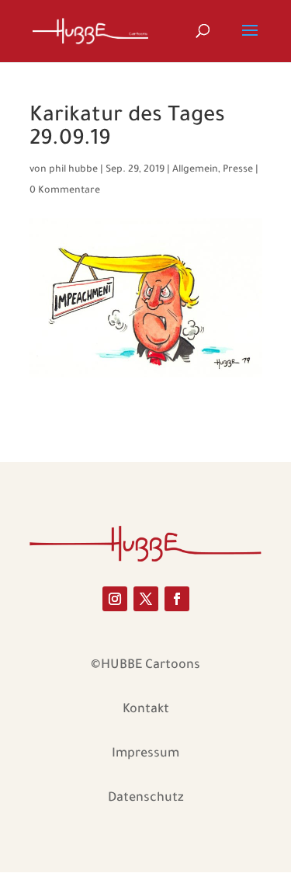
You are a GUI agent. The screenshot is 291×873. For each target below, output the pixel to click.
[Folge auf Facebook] (177, 598)
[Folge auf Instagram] (114, 598)
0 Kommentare (64, 191)
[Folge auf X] (145, 598)
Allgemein (195, 170)
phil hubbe (73, 170)
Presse (238, 170)
